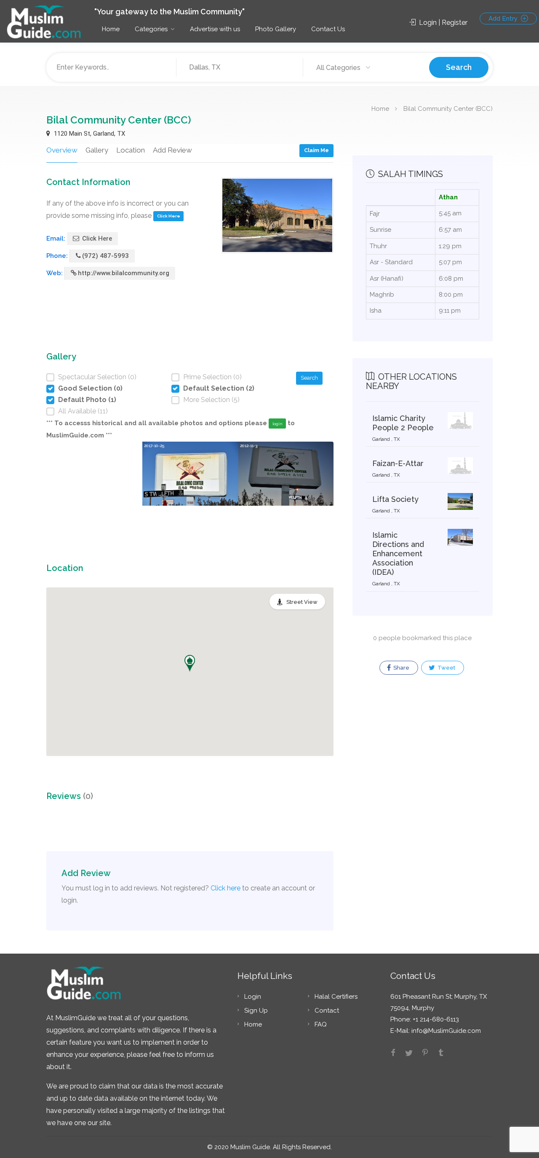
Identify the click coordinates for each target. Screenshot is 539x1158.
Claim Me (316, 150)
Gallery (96, 150)
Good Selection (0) (90, 388)
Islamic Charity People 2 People (403, 423)
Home (111, 29)
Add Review (172, 150)
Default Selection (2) (218, 388)
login (277, 423)
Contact (327, 1010)
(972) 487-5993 (105, 256)
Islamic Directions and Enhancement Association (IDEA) (398, 553)
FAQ (321, 1024)
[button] (189, 663)
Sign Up (256, 1010)
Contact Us (328, 29)
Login (252, 996)
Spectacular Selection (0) (97, 377)
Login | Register (442, 23)
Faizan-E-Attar (398, 463)
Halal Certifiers (336, 996)
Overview (61, 150)
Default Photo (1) (87, 400)
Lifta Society (395, 499)
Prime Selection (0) (212, 377)
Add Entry (503, 18)
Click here (225, 888)
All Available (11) (83, 411)
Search (459, 67)
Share (400, 668)
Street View (302, 602)
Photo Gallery (275, 29)
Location (130, 150)
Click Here (168, 216)
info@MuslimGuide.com (445, 1031)
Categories (151, 29)
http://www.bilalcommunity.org (123, 273)
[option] (190, 488)
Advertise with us (215, 29)
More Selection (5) (211, 400)
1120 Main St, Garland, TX (88, 133)
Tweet (445, 668)
